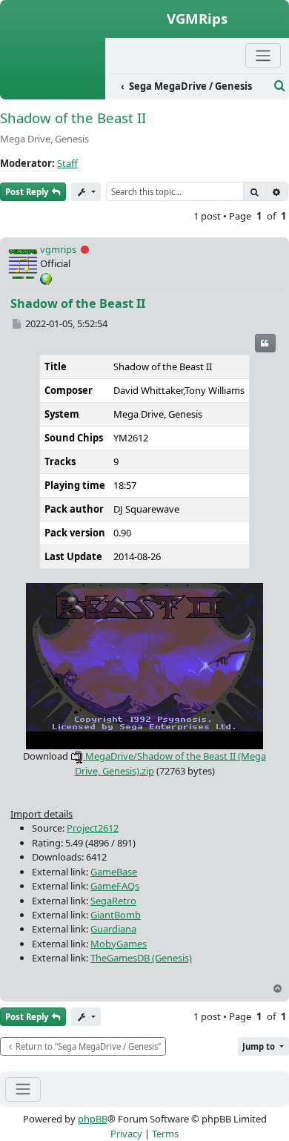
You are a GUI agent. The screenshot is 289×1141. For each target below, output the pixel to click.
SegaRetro (113, 900)
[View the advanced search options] (280, 86)
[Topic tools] (86, 192)
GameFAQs (114, 885)
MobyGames (118, 943)
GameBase (113, 871)
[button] (263, 1046)
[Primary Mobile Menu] (263, 55)
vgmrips (58, 249)
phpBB (92, 1118)
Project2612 (93, 828)
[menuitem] (189, 86)
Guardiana (113, 929)
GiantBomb (115, 914)
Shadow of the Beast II (73, 117)
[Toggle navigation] (23, 1089)
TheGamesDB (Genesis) (141, 957)
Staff (67, 163)
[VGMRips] (52, 91)
